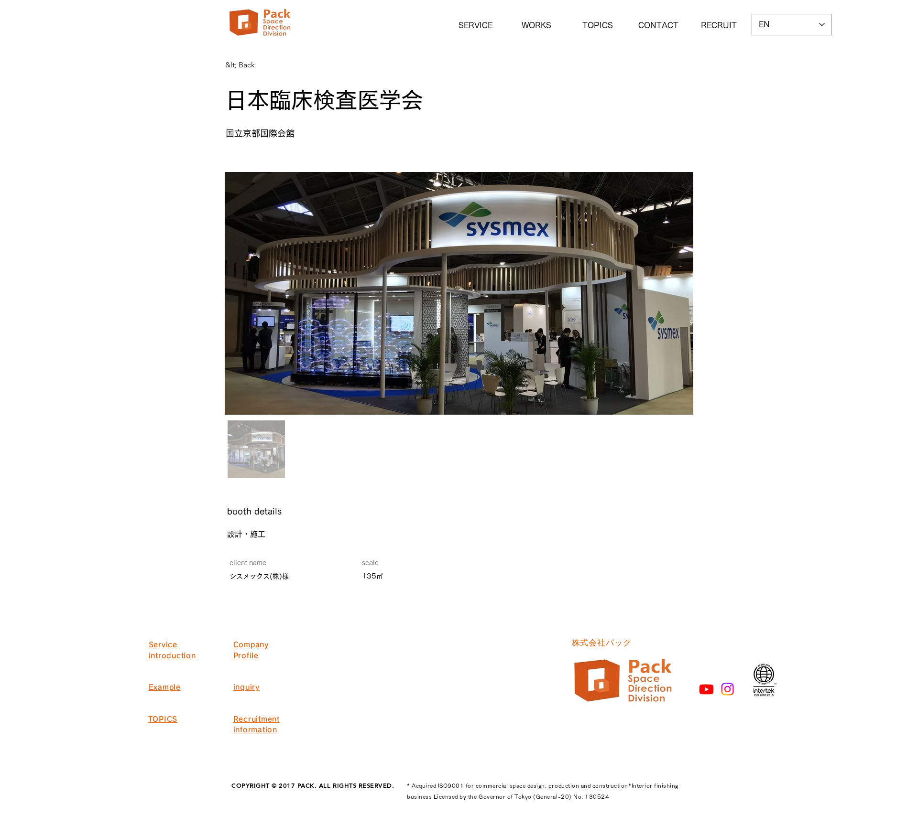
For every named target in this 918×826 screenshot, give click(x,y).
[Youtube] (706, 689)
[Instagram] (727, 689)
